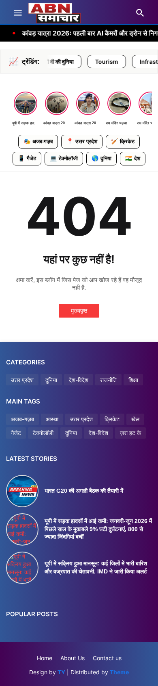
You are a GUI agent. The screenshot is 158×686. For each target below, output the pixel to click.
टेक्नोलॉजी (64, 158)
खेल (135, 419)
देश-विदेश (78, 379)
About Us (72, 658)
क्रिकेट (123, 141)
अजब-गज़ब (38, 141)
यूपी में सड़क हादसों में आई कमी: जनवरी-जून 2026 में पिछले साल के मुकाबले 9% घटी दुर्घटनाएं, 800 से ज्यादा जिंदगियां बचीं (98, 529)
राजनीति (108, 379)
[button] (17, 13)
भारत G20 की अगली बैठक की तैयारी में (84, 490)
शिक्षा (133, 379)
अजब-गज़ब (22, 419)
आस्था (52, 419)
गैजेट (27, 158)
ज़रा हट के (130, 432)
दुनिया (101, 158)
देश (132, 158)
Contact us (107, 658)
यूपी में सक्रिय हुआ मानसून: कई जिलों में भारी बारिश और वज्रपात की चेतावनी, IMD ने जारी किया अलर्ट (96, 567)
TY (61, 672)
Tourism (93, 61)
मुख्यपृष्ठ (79, 310)
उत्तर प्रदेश (81, 141)
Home (44, 658)
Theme (119, 672)
